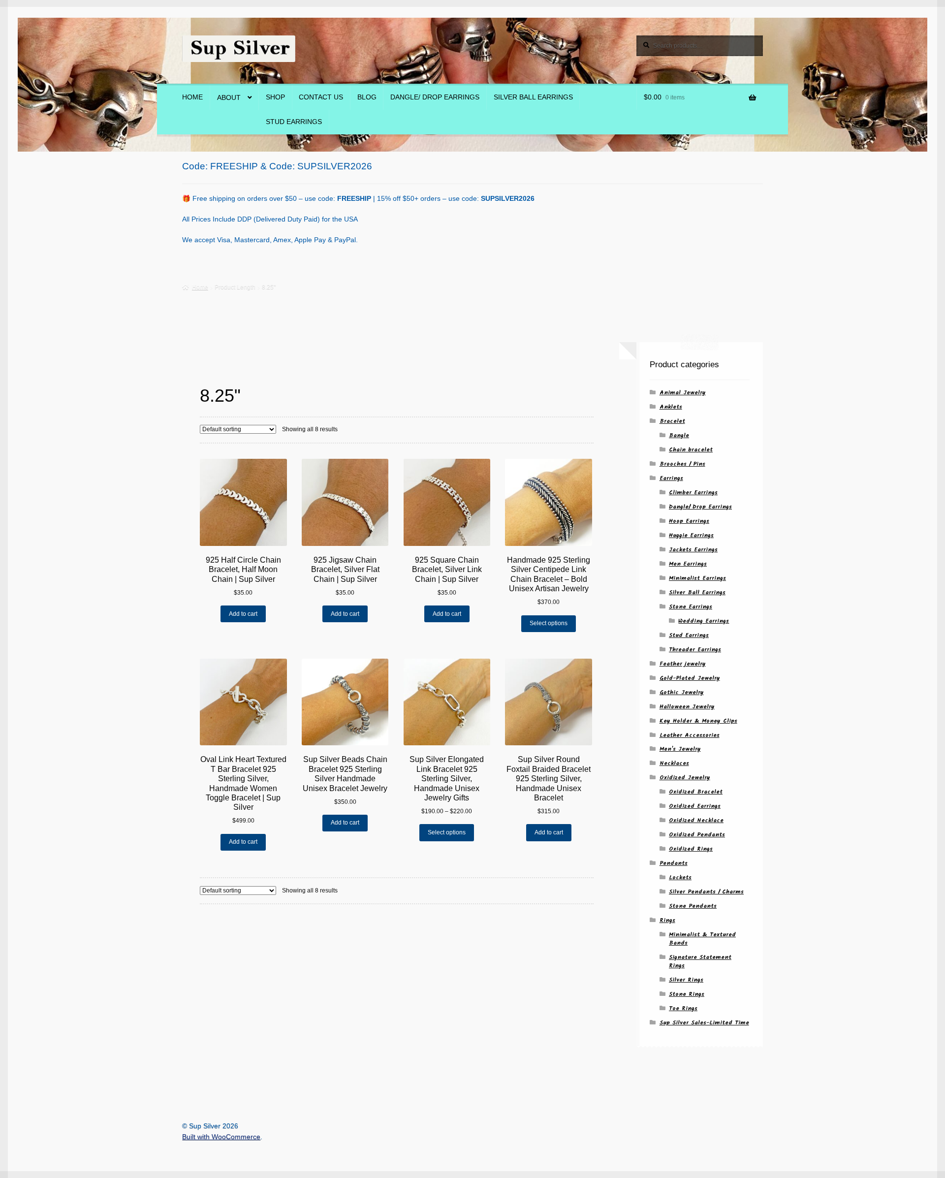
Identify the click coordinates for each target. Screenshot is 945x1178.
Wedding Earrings (703, 621)
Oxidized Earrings (695, 806)
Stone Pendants (693, 906)
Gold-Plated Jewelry (690, 678)
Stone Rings (686, 994)
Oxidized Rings (691, 849)
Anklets (671, 407)
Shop (275, 97)
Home (192, 97)
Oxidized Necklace (696, 820)
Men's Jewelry (680, 749)
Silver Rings (686, 980)
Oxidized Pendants (697, 834)
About (229, 97)
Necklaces (674, 763)
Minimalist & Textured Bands (702, 939)
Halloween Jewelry (687, 706)
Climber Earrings (693, 492)
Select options (548, 623)
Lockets (680, 877)
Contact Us (321, 97)
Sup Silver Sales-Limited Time (704, 1022)
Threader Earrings (695, 649)
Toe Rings (683, 1008)
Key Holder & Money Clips (698, 721)
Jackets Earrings (693, 549)
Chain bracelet (691, 449)
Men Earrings (688, 564)
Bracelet (672, 421)
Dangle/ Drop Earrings (434, 97)
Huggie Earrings (691, 535)
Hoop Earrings (689, 521)
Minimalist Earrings (697, 578)
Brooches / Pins (682, 464)
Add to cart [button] (243, 613)
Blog (367, 97)
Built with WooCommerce (221, 1137)
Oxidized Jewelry (685, 777)
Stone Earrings (690, 606)
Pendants (674, 863)
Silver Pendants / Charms (706, 891)
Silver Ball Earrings (533, 97)
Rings (667, 920)
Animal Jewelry (683, 392)
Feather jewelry (683, 664)
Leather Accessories (690, 735)
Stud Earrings (294, 122)
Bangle (679, 435)
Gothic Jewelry (682, 692)
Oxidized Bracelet (696, 791)
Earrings (671, 478)
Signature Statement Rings (700, 961)
